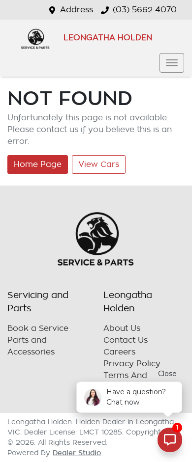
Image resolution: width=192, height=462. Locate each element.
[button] (172, 63)
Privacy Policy (131, 364)
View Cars (98, 164)
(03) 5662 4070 (145, 10)
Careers (119, 352)
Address (76, 10)
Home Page (38, 164)
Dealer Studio (77, 453)
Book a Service (37, 328)
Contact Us (125, 340)
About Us (121, 328)
